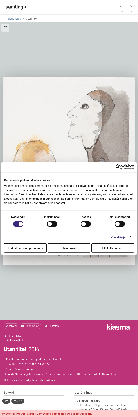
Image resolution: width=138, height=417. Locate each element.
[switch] (52, 224)
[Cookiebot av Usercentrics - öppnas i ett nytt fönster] (118, 167)
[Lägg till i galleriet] (5, 28)
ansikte (18, 400)
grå (6, 400)
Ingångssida (13, 18)
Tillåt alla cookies (112, 248)
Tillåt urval (69, 248)
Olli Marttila (12, 336)
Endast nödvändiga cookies (25, 248)
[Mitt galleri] (130, 7)
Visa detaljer (118, 237)
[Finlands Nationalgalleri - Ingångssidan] (16, 7)
